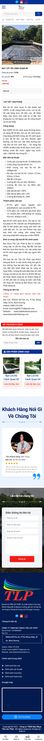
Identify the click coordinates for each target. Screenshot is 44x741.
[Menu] (4, 7)
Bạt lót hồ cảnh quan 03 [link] (11, 377)
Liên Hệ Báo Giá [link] (11, 384)
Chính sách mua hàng (13, 673)
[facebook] (16, 2)
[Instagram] (26, 2)
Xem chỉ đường (24, 717)
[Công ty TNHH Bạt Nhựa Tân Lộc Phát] (22, 7)
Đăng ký (22, 559)
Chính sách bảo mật (12, 666)
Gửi (38, 343)
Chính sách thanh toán (13, 677)
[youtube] (21, 2)
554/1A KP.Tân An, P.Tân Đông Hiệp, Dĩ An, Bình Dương (22, 639)
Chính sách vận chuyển (13, 669)
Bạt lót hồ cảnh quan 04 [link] (32, 377)
